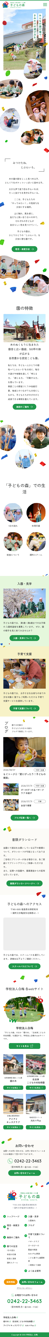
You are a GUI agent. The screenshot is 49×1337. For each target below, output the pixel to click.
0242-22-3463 (27, 1161)
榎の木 (6, 1056)
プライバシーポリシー (24, 1288)
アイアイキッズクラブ (9, 1097)
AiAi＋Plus (30, 1095)
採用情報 (11, 1282)
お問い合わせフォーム (32, 1282)
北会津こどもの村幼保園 (34, 1057)
